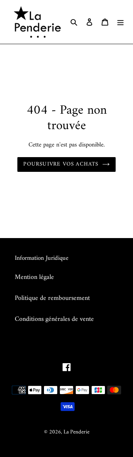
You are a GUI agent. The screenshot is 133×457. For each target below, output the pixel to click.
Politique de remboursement (52, 298)
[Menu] (120, 22)
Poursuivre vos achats (60, 164)
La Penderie (76, 432)
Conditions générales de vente (54, 319)
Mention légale (34, 277)
